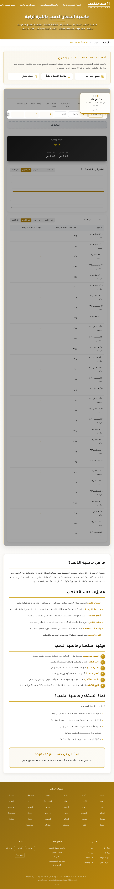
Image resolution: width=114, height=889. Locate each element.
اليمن (84, 807)
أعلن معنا (57, 866)
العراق (11, 801)
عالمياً (102, 795)
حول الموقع (57, 853)
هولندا (11, 819)
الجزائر (102, 813)
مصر (48, 795)
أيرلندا (102, 825)
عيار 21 (107, 853)
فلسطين (30, 795)
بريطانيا (66, 825)
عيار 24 (107, 848)
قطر (48, 807)
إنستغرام (9, 848)
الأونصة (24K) (104, 858)
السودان (11, 807)
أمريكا (30, 819)
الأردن (84, 795)
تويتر (20, 848)
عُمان (102, 801)
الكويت (84, 801)
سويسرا (29, 825)
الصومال (102, 819)
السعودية (48, 801)
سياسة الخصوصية (57, 861)
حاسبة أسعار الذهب (57, 848)
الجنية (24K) (105, 863)
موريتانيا (11, 813)
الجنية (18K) (88, 863)
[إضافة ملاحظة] (7, 114)
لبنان (66, 795)
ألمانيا (66, 801)
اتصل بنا (57, 857)
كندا (84, 825)
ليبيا (102, 807)
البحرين (30, 807)
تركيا (96, 43)
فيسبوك (30, 848)
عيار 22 (90, 848)
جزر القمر (47, 813)
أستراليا (48, 825)
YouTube (19, 855)
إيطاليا (66, 819)
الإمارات (66, 807)
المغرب (84, 813)
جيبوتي (29, 813)
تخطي (95, 110)
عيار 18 (90, 853)
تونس (66, 813)
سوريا (11, 795)
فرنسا (84, 819)
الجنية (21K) (88, 858)
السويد (48, 819)
